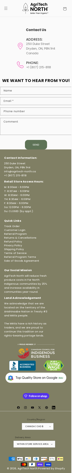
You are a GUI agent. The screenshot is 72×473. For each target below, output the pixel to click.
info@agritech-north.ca (20, 171)
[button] (6, 8)
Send (34, 144)
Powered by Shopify (50, 468)
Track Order (12, 226)
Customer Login (14, 230)
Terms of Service (15, 253)
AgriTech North (26, 468)
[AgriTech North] (34, 8)
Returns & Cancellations (20, 237)
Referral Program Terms (20, 257)
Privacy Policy (13, 245)
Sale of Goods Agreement (21, 260)
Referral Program (15, 234)
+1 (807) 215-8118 (15, 175)
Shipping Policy (14, 249)
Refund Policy (13, 241)
